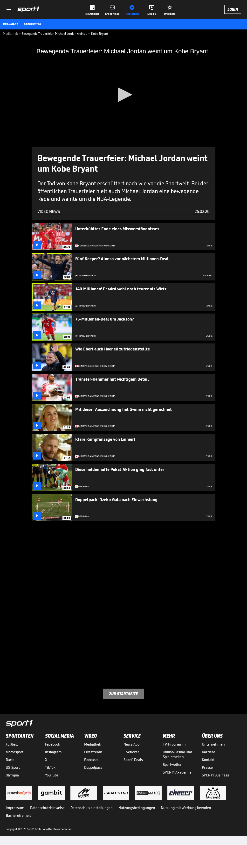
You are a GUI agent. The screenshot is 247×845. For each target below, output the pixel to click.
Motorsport (14, 752)
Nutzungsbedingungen (136, 807)
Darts (10, 759)
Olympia (12, 775)
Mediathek (92, 744)
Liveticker (131, 752)
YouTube (52, 775)
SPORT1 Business (215, 775)
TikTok (50, 767)
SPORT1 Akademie (177, 772)
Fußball (12, 744)
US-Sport (13, 767)
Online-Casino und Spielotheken (177, 754)
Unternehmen (213, 744)
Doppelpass (93, 767)
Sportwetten (172, 764)
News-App (131, 744)
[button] (123, 94)
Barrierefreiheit (18, 815)
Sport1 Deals (133, 759)
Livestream (93, 752)
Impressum (15, 807)
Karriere (208, 752)
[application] (123, 95)
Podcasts (91, 759)
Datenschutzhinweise (47, 807)
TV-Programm (174, 744)
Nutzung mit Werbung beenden (186, 807)
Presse (207, 767)
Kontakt (208, 759)
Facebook (52, 744)
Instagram (53, 752)
